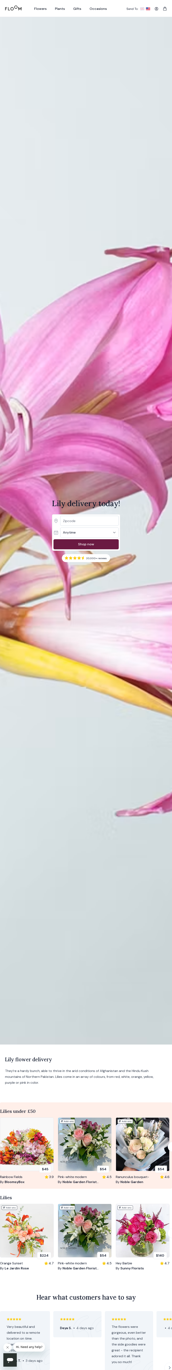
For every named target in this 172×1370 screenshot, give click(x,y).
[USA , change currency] (148, 9)
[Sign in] (156, 9)
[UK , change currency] (142, 9)
